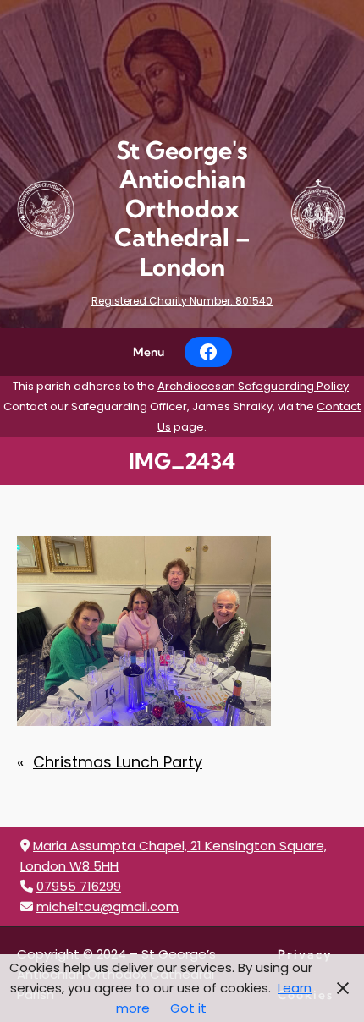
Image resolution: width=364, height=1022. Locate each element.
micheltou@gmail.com (107, 906)
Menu (148, 352)
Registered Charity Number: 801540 (182, 301)
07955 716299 (78, 886)
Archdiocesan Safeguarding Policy (253, 386)
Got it (188, 1008)
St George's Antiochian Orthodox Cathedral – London (182, 208)
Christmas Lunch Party (117, 761)
